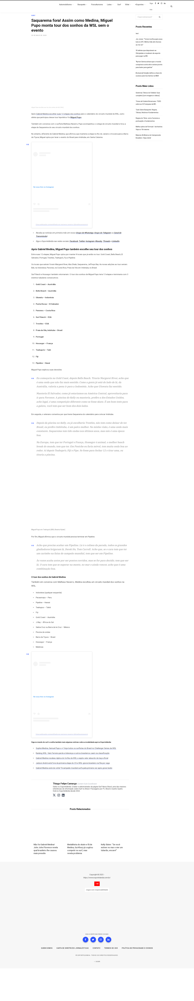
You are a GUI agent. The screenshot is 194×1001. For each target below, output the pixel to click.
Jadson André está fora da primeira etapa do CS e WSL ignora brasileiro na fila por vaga (73, 763)
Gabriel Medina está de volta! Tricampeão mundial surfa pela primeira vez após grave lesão (74, 768)
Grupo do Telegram (102, 233)
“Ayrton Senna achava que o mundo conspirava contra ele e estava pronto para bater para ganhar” (149, 64)
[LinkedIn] (108, 939)
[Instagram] (101, 939)
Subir (97, 961)
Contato (96, 948)
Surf (33, 15)
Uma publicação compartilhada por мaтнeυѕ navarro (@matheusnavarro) (62, 224)
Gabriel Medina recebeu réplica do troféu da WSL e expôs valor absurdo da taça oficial (72, 758)
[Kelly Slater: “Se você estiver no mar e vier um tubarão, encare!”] (114, 830)
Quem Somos (47, 948)
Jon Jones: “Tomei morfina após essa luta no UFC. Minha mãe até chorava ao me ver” (149, 42)
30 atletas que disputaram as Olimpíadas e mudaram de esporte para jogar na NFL (148, 53)
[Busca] (170, 6)
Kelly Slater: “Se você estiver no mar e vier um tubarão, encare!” (112, 847)
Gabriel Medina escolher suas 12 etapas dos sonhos (58, 114)
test (137, 33)
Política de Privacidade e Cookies (137, 948)
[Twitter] (93, 939)
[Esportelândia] (42, 6)
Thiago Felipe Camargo (65, 783)
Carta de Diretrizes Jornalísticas (72, 948)
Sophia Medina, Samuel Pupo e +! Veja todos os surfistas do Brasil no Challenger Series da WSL (76, 748)
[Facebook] (85, 939)
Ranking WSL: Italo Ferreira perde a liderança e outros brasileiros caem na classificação (72, 753)
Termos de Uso (111, 948)
